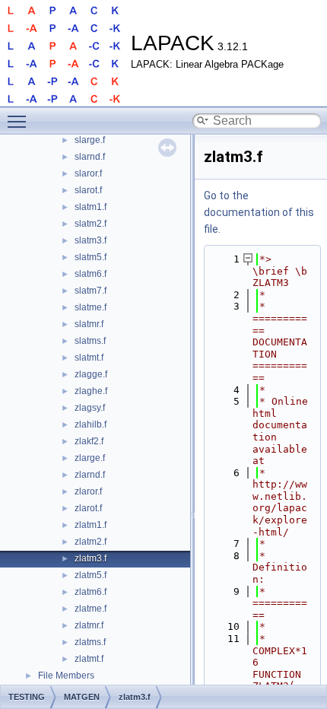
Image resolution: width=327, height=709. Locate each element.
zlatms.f (90, 642)
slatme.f (90, 307)
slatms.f (90, 340)
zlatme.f (90, 608)
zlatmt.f (89, 658)
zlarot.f (88, 508)
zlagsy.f (90, 407)
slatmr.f (89, 324)
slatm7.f (90, 290)
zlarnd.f (90, 474)
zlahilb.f (90, 424)
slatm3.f (90, 240)
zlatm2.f (90, 541)
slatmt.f (89, 357)
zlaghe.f (91, 391)
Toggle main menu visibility (19, 121)
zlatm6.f (90, 592)
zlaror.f (88, 491)
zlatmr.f (89, 625)
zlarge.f (90, 458)
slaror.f (88, 173)
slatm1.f (90, 207)
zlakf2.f (89, 441)
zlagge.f (91, 374)
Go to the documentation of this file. (259, 212)
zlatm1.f (90, 525)
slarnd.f (90, 156)
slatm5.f (90, 257)
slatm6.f (90, 274)
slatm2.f (90, 223)
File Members (66, 675)
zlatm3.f (90, 558)
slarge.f (90, 140)
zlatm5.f (90, 575)
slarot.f (88, 190)
